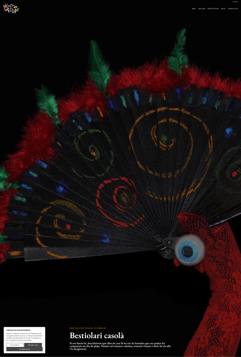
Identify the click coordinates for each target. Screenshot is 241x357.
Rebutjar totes (33, 345)
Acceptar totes (24, 349)
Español (235, 2)
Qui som (201, 9)
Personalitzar (14, 345)
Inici (194, 9)
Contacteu (233, 9)
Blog (223, 9)
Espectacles (213, 9)
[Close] (43, 327)
